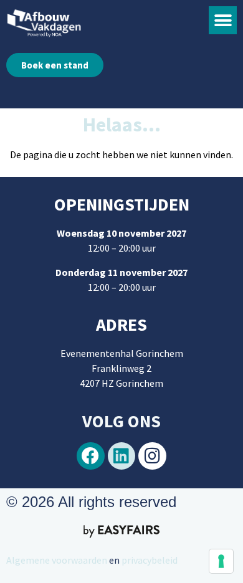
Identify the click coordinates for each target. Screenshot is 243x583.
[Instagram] (152, 456)
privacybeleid (149, 560)
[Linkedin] (122, 456)
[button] (223, 20)
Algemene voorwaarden (56, 560)
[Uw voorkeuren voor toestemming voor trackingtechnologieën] (221, 561)
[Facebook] (91, 456)
